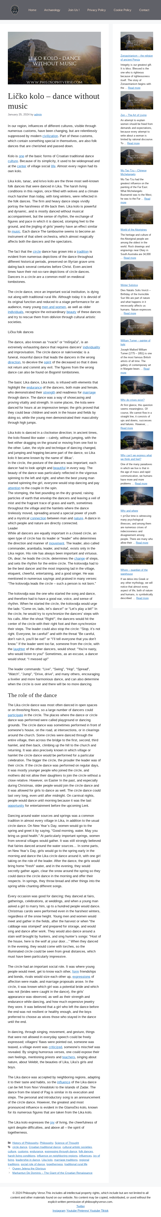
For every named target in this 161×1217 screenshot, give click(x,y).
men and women (54, 307)
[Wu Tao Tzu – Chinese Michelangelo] (137, 156)
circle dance (19, 1147)
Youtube (71, 1210)
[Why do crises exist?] (137, 385)
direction (14, 362)
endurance (34, 387)
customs (23, 1151)
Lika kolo (47, 1159)
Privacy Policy (96, 10)
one (21, 156)
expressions (81, 977)
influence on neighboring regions (57, 1155)
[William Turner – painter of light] (137, 326)
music (16, 231)
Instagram (59, 1210)
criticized (55, 1047)
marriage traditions (66, 1159)
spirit (47, 362)
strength (49, 392)
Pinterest (83, 1210)
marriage (89, 392)
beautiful (59, 468)
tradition (83, 251)
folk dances (86, 1151)
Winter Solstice (129, 285)
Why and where (129, 510)
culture (13, 161)
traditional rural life (75, 1164)
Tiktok (104, 1210)
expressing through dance (61, 1151)
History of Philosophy (25, 1142)
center (21, 166)
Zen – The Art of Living (133, 115)
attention (14, 488)
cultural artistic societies (77, 1147)
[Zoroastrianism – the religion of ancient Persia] (137, 41)
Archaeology (52, 10)
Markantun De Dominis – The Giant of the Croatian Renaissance (52, 1172)
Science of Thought (67, 1142)
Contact (144, 10)
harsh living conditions (21, 1155)
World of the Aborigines (134, 229)
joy (52, 1122)
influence (63, 1082)
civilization (50, 136)
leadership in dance (28, 1159)
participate (15, 715)
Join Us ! (74, 10)
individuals (15, 312)
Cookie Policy (122, 10)
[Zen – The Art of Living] (137, 101)
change (79, 558)
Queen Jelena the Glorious (29, 1168)
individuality (91, 347)
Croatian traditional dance (45, 1147)
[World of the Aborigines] (137, 215)
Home (32, 10)
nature (78, 518)
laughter (19, 649)
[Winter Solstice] (137, 271)
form (75, 971)
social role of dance (33, 1164)
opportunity (16, 806)
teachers (68, 1057)
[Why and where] (137, 496)
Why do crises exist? (133, 399)
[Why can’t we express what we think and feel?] (137, 441)
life (53, 166)
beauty (71, 312)
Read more (134, 87)
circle (37, 251)
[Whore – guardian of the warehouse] (137, 556)
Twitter (80, 1206)
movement (56, 543)
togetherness (55, 1164)
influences (85, 1155)
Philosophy (46, 1142)
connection (38, 518)
